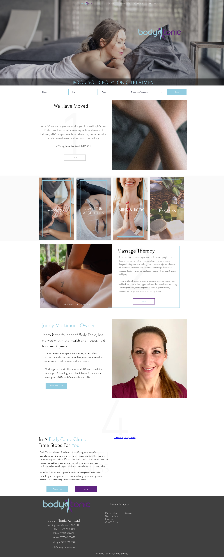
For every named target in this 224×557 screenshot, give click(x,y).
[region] (56, 209)
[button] (56, 386)
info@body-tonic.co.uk (63, 547)
